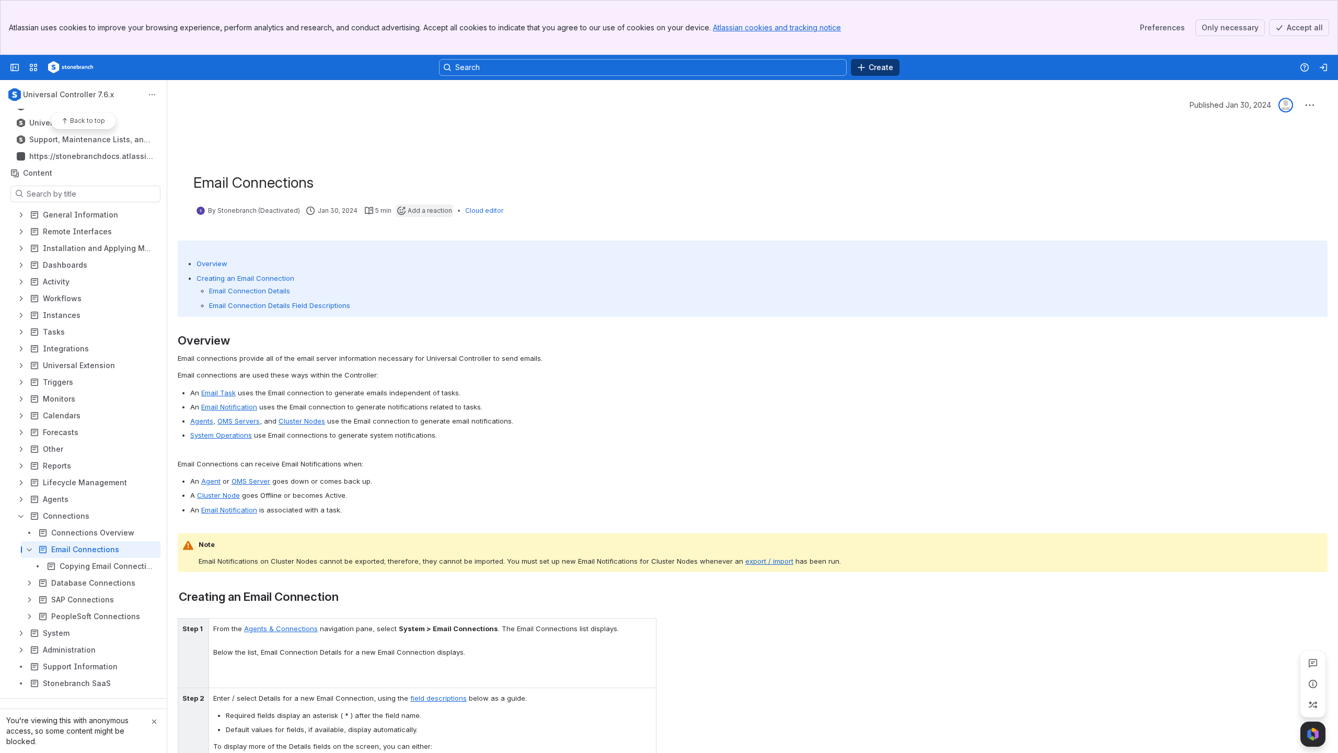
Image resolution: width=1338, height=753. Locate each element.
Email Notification (229, 407)
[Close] (154, 721)
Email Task (218, 393)
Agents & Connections (281, 628)
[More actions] (152, 94)
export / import (769, 561)
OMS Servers (238, 421)
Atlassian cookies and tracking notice (777, 27)
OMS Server (251, 481)
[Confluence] (70, 67)
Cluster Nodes (302, 421)
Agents (201, 421)
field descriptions (438, 698)
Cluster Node (218, 495)
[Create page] (1313, 705)
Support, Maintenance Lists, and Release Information (88, 140)
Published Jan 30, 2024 (1230, 104)
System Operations (221, 435)
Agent (211, 481)
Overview (212, 263)
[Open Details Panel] (1313, 684)
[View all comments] (1313, 663)
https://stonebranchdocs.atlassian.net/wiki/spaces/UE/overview (90, 157)
